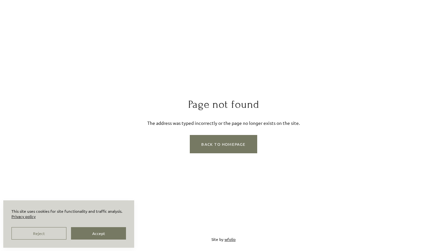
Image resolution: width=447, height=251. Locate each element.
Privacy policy (23, 216)
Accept (98, 233)
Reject (39, 233)
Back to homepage (223, 144)
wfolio (230, 239)
